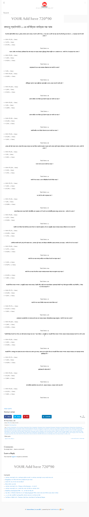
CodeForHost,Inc (54, 509)
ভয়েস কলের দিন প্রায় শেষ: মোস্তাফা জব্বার (78, 438)
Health (58, 428)
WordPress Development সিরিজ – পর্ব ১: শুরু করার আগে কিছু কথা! (19, 490)
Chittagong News (12, 428)
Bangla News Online (28, 427)
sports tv (8, 432)
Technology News (12, 425)
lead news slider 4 (21, 431)
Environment (46, 428)
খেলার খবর (59, 432)
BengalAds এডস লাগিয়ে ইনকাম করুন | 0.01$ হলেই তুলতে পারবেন (18, 479)
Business (6, 428)
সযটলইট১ (66, 433)
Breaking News (73, 427)
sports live (78, 431)
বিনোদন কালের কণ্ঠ (26, 433)
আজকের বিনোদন (50, 432)
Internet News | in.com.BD (34, 509)
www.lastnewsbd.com (42, 432)
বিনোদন (12, 433)
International (62, 428)
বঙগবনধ (77, 432)
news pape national (35, 431)
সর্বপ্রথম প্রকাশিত (8, 408)
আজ (47, 432)
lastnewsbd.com (7, 431)
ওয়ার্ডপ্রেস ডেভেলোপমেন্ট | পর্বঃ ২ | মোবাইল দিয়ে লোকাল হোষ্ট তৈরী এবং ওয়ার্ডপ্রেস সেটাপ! (22, 488)
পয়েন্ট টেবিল (67, 432)
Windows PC (29, 432)
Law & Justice (14, 431)
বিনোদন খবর (31, 433)
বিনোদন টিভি (39, 433)
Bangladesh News (41, 427)
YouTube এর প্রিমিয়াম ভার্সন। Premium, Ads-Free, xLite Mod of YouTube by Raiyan (25, 497)
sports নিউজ (13, 432)
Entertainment (41, 428)
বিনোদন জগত (35, 433)
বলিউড (82, 432)
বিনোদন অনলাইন (16, 433)
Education (36, 428)
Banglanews (58, 427)
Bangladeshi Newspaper (50, 427)
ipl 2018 (77, 428)
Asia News (21, 427)
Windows (24, 432)
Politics (57, 431)
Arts (18, 427)
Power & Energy (62, 431)
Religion (67, 431)
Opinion (53, 431)
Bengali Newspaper (65, 427)
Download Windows (29, 428)
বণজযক (80, 432)
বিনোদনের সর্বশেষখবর (60, 433)
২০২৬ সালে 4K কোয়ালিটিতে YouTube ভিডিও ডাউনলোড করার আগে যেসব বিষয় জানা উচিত (22, 495)
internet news (68, 428)
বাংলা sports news (7, 433)
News (29, 431)
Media (26, 431)
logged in (14, 456)
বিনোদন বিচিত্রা (50, 433)
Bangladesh (35, 427)
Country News (19, 428)
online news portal (47, 431)
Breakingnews (79, 427)
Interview (73, 428)
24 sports (9, 427)
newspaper (41, 431)
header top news (53, 428)
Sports (74, 431)
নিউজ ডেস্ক (9, 422)
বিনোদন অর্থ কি (21, 433)
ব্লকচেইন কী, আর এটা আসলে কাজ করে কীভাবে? (14, 481)
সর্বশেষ (69, 433)
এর (53, 432)
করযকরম (56, 432)
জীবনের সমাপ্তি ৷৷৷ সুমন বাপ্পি (10, 484)
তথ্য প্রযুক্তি (63, 432)
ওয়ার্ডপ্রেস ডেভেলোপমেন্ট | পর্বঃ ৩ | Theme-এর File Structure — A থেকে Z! (21, 486)
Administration (14, 427)
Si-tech (71, 431)
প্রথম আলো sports (72, 432)
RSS (63, 509)
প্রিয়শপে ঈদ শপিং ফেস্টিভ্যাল (9, 438)
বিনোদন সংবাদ (55, 433)
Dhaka (23, 428)
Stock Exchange (19, 432)
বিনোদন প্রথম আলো (45, 433)
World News (34, 432)
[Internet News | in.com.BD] (44, 4)
